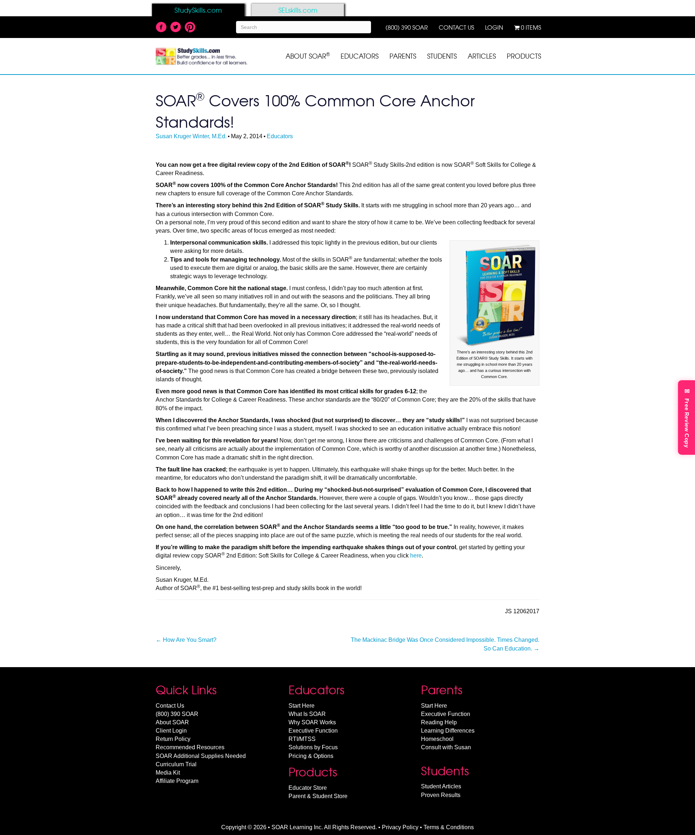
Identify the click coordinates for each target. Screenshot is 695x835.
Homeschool (437, 739)
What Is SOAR (307, 714)
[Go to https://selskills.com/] (298, 10)
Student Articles (441, 786)
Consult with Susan (446, 747)
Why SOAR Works (312, 722)
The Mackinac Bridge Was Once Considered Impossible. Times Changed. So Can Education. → (445, 644)
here (416, 555)
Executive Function (313, 731)
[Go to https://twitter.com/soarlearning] (175, 28)
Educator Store (307, 788)
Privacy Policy (400, 827)
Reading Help (439, 722)
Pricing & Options (310, 756)
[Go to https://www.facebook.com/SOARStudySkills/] (161, 28)
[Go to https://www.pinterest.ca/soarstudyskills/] (190, 27)
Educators (280, 136)
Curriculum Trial (176, 764)
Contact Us (170, 706)
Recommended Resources (190, 747)
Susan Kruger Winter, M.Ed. (191, 136)
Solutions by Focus (313, 747)
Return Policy (173, 739)
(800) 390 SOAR (177, 714)
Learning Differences (448, 731)
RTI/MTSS (302, 739)
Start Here (301, 706)
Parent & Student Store (318, 796)
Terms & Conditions (449, 827)
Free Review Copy (686, 417)
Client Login (171, 731)
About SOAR (172, 722)
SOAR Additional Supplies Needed (201, 756)
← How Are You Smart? (186, 640)
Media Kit (168, 773)
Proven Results (440, 795)
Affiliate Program (177, 781)
